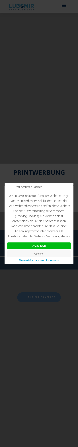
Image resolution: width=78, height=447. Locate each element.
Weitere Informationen (31, 260)
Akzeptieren (39, 245)
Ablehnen (39, 253)
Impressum (52, 260)
